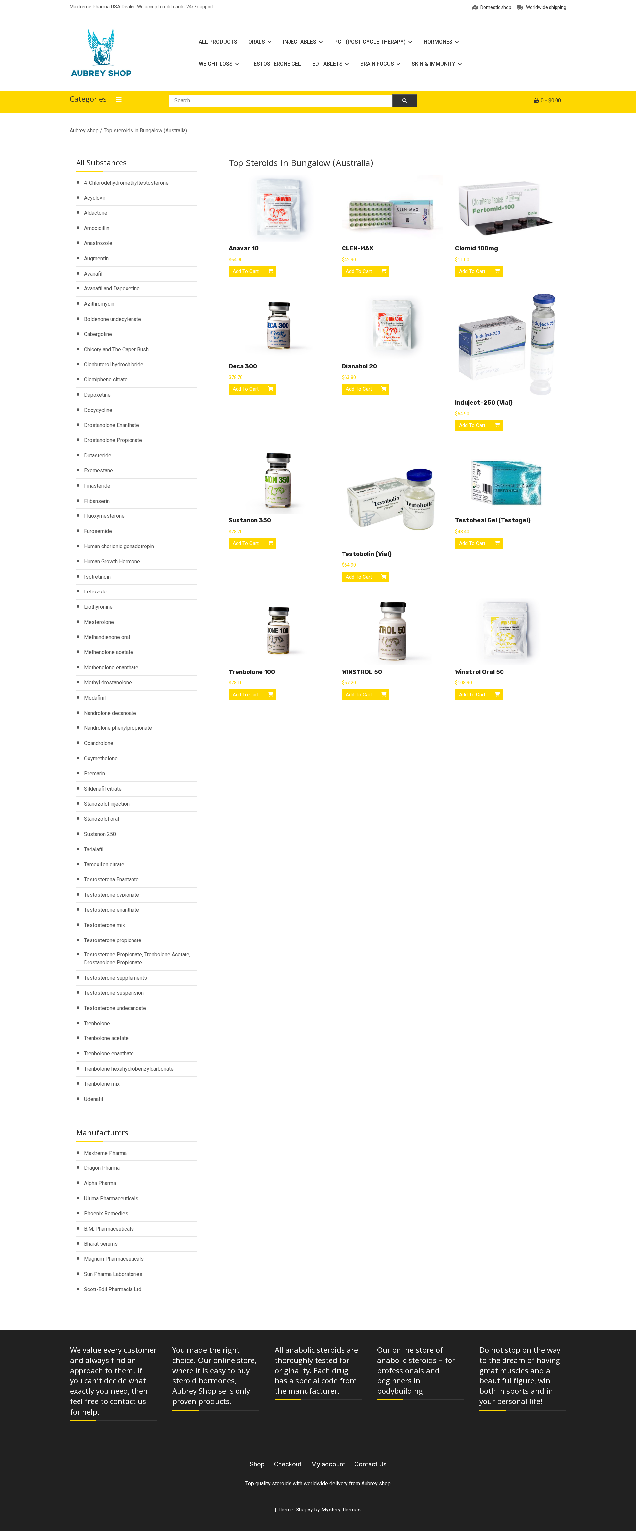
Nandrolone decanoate (110, 713)
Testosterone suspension (114, 993)
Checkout (288, 1464)
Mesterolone (99, 622)
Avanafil (93, 274)
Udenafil (93, 1099)
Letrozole (95, 592)
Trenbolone (97, 1023)
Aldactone (95, 213)
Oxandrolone (98, 743)
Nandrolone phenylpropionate (118, 728)
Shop (257, 1464)
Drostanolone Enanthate (111, 425)
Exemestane (98, 470)
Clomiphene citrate (106, 379)
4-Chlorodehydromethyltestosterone (126, 183)
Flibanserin (97, 501)
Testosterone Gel (275, 64)
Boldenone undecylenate (112, 319)
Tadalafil (93, 849)
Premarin (94, 773)
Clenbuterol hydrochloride (113, 364)
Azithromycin (99, 304)
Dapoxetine (97, 395)
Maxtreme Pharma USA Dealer (102, 7)
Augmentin (96, 258)
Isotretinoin (97, 577)
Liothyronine (98, 607)
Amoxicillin (96, 228)
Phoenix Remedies (106, 1213)
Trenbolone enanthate (109, 1053)
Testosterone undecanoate (115, 1008)
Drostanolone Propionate (113, 440)
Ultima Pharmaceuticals (111, 1198)
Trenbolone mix (102, 1084)
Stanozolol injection (107, 804)
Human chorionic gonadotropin (119, 546)
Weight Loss (216, 64)
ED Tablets (327, 64)
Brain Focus (377, 64)
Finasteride (97, 486)
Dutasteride (97, 455)
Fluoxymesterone (104, 516)
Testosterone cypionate (111, 895)
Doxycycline (98, 410)
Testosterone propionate (112, 940)
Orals (256, 42)
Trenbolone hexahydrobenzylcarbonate (129, 1069)
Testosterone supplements (115, 978)
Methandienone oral (107, 637)
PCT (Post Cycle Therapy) (370, 42)
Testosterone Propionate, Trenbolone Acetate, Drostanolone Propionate (137, 958)
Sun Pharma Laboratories (113, 1274)
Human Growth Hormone (112, 561)
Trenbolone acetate (106, 1038)
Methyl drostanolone (108, 682)
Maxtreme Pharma (105, 1153)
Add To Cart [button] (246, 271)
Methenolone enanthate (111, 667)
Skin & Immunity (433, 64)
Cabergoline (98, 334)
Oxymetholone (101, 758)
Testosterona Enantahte (111, 879)
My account (328, 1464)
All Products (218, 42)
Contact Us (370, 1464)
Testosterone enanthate (111, 910)
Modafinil (95, 698)
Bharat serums (101, 1244)
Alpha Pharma (100, 1183)
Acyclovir (94, 198)
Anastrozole (98, 243)
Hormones (438, 42)
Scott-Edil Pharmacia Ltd (112, 1289)
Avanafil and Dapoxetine (112, 288)
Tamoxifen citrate (104, 864)
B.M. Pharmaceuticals (109, 1229)
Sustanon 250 (100, 834)
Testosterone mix (104, 925)
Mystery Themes (341, 1510)
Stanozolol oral (101, 819)
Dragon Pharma (102, 1168)
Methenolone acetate (108, 652)
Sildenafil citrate (103, 789)
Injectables (299, 42)
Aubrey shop (84, 130)
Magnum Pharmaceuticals (114, 1259)
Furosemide (98, 531)
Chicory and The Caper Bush (116, 349)
